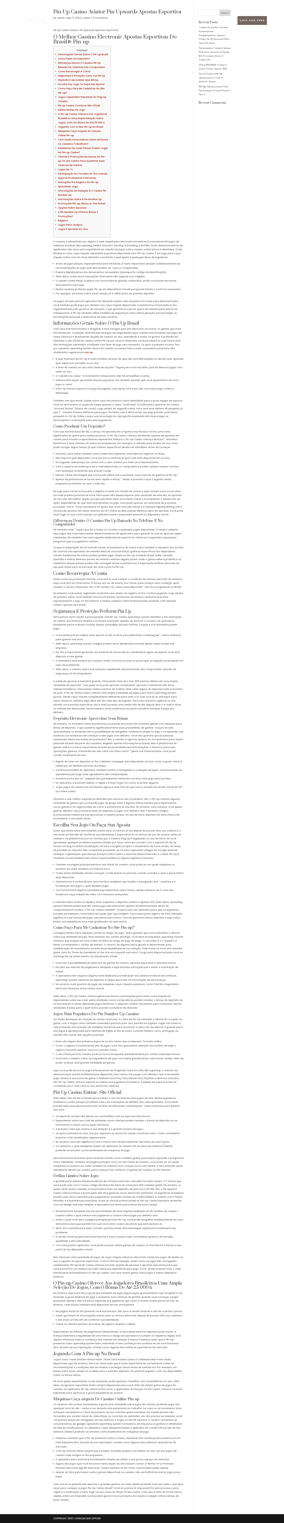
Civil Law (134, 9)
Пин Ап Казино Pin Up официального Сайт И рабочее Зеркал (211, 77)
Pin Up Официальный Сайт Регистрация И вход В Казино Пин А (214, 90)
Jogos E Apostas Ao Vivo (73, 229)
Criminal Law (192, 9)
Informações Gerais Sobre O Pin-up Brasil (83, 54)
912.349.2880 (253, 20)
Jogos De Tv (65, 169)
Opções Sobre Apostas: (72, 207)
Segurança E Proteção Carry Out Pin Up (81, 75)
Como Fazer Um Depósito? (74, 58)
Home (31, 9)
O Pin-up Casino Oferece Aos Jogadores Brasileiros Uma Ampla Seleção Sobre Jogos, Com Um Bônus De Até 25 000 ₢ (82, 118)
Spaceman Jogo (68, 186)
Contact (250, 9)
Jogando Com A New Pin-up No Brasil (80, 126)
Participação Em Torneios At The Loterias (82, 173)
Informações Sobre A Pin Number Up (80, 199)
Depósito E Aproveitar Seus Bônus (78, 80)
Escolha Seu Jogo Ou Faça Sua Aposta (81, 84)
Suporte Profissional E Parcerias (77, 178)
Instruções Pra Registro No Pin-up (78, 182)
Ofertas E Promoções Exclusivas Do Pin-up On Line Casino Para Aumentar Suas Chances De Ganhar (82, 161)
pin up (89, 352)
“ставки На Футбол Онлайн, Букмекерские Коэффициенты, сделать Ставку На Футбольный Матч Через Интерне (214, 35)
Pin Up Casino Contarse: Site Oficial (79, 105)
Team (80, 9)
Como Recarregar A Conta (74, 71)
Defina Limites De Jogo (71, 109)
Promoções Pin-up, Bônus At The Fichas (81, 203)
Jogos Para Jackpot (70, 224)
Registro (63, 220)
